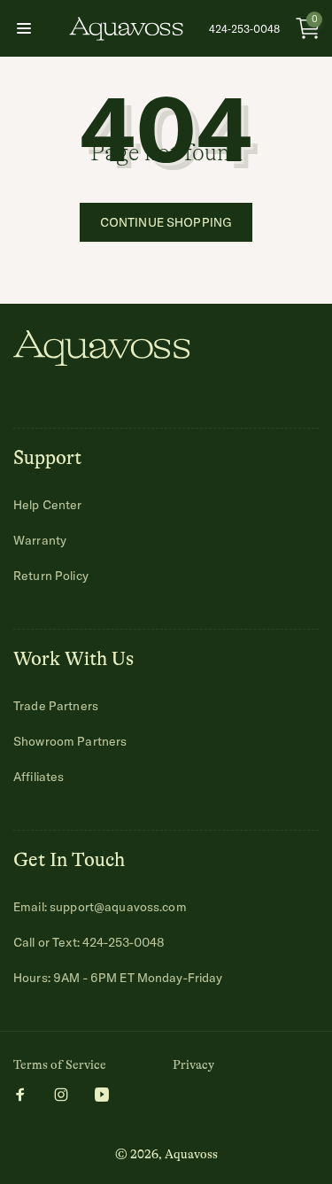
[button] (23, 28)
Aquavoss (191, 1154)
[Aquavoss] (101, 360)
